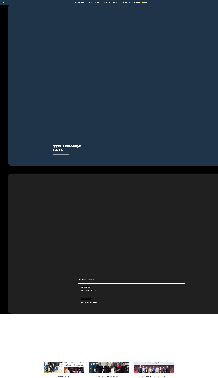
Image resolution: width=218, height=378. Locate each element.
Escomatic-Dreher (88, 290)
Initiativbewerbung (89, 302)
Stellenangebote (87, 287)
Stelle (82, 287)
